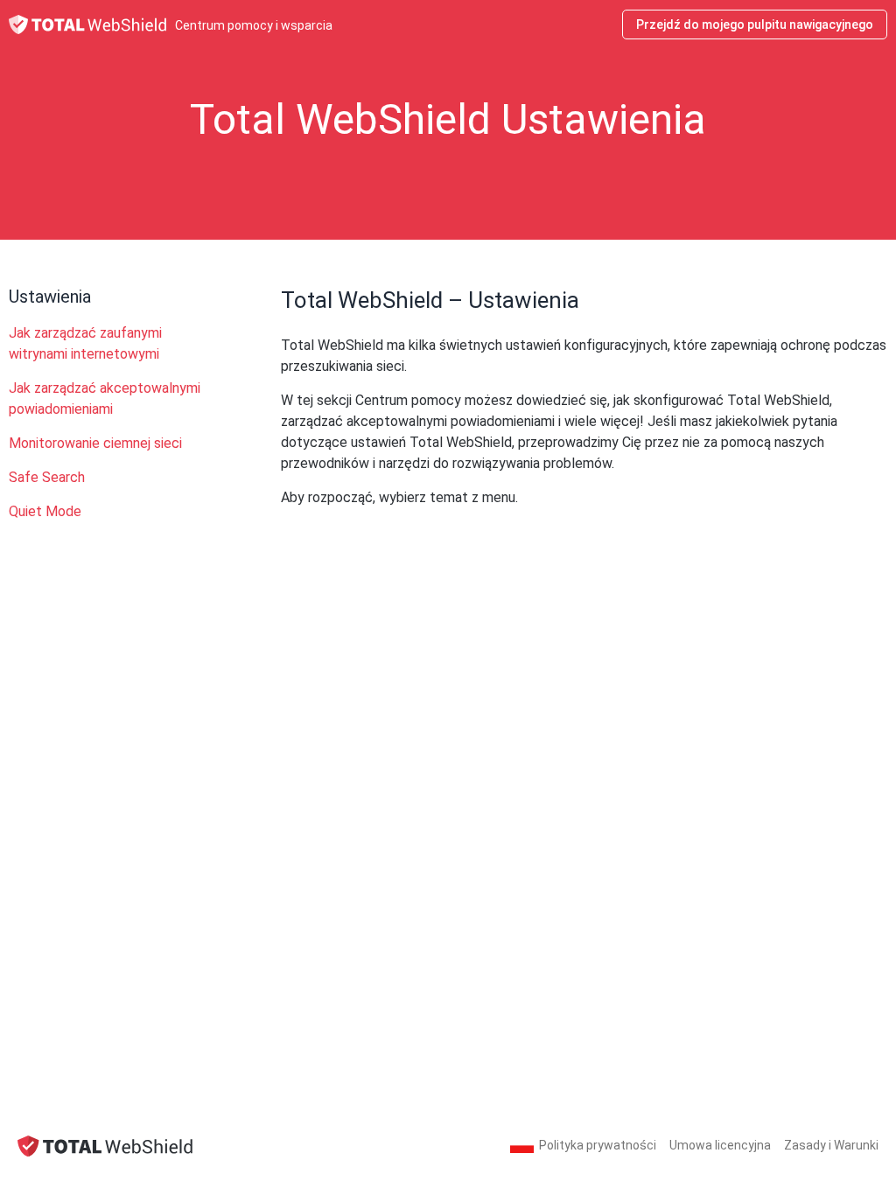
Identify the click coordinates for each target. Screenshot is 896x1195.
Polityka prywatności (597, 1145)
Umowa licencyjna (720, 1145)
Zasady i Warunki (831, 1145)
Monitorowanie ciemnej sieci (95, 443)
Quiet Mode (45, 511)
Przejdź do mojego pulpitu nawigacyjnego (754, 24)
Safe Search (47, 477)
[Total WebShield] (105, 1145)
